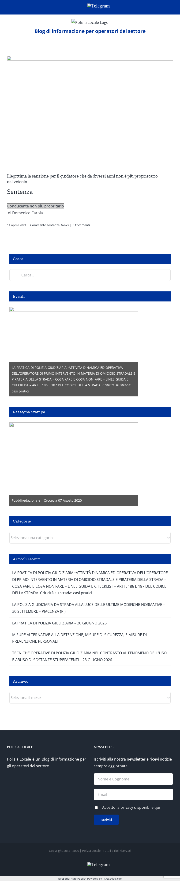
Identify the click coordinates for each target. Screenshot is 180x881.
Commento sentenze (45, 225)
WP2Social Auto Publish (72, 878)
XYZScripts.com (113, 878)
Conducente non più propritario (35, 206)
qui (157, 807)
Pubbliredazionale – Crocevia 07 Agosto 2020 (47, 500)
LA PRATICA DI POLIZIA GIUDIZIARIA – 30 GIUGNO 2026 (59, 623)
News (65, 225)
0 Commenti (81, 225)
